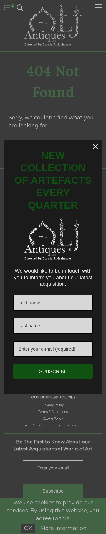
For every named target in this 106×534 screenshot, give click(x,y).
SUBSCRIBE (53, 371)
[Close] (95, 147)
